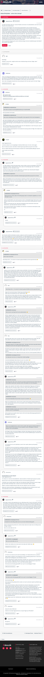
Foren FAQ (17, 647)
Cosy (9, 285)
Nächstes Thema (38, 633)
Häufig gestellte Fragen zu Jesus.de (20, 652)
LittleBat (7, 104)
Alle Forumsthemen (7, 633)
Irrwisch (7, 139)
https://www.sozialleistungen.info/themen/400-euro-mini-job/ (16, 96)
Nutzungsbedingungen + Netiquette (20, 648)
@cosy (14, 310)
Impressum (10, 668)
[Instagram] (7, 648)
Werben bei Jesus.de (19, 658)
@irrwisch (13, 173)
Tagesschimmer (9, 21)
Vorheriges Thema (29, 633)
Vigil (7, 56)
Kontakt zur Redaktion (19, 653)
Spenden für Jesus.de (19, 656)
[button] (42, 2)
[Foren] (1, 10)
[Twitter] (10, 648)
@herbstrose (13, 107)
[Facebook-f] (3, 648)
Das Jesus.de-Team (19, 655)
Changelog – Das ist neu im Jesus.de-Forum (20, 650)
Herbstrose (8, 73)
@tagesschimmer (15, 193)
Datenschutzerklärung (31, 668)
